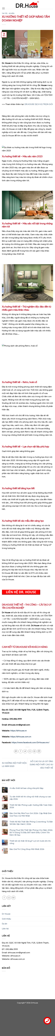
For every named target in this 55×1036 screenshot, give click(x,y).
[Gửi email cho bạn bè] (30, 751)
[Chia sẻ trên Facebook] (20, 751)
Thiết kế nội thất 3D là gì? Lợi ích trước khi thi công (30, 842)
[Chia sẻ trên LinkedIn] (39, 751)
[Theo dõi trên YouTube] (13, 898)
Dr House (6, 914)
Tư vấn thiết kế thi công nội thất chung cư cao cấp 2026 (30, 797)
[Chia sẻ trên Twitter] (25, 751)
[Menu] (3, 8)
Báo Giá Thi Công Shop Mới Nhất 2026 (27, 849)
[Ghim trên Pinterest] (34, 751)
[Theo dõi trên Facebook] (4, 898)
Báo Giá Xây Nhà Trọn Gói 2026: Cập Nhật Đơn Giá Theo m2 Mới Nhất (31, 814)
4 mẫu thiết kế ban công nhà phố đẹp (26, 788)
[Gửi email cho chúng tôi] (9, 898)
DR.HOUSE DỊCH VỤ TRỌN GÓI (38, 104)
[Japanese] (9, 8)
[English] (9, 3)
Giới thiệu (6, 919)
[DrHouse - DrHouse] (27, 4)
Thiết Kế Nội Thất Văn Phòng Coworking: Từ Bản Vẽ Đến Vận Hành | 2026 (31, 822)
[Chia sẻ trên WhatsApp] (16, 751)
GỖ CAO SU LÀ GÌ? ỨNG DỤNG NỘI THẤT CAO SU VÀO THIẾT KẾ (41, 764)
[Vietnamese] (9, 14)
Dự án (4, 923)
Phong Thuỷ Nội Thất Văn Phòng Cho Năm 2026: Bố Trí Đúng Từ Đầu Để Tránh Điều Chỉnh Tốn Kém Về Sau (31, 832)
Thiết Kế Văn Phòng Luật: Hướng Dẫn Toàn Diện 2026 (31, 806)
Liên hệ (5, 928)
